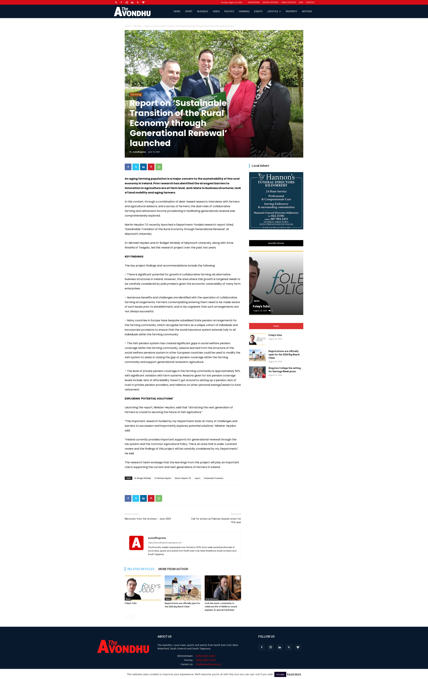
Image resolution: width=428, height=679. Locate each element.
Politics (229, 11)
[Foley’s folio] (143, 587)
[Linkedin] (132, 2)
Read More (294, 674)
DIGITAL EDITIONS (270, 2)
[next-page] (132, 617)
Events (258, 11)
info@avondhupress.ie (208, 664)
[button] (116, 2)
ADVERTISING (253, 2)
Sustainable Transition (213, 478)
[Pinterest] (151, 167)
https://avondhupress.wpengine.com (165, 542)
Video (216, 11)
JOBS (301, 2)
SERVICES (310, 2)
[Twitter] (137, 2)
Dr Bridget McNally (142, 478)
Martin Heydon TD (183, 478)
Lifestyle (272, 11)
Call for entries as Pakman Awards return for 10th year (216, 520)
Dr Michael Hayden (163, 478)
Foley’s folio (131, 603)
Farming (244, 11)
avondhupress (139, 152)
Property (291, 11)
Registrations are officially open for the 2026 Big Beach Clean (284, 354)
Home (127, 26)
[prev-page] (127, 617)
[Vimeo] (143, 2)
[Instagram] (126, 2)
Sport (188, 11)
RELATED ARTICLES (140, 569)
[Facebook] (121, 2)
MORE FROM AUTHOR (173, 569)
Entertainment (212, 599)
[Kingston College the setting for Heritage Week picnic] (257, 372)
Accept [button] (280, 674)
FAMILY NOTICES (288, 2)
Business (202, 11)
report (197, 478)
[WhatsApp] (158, 167)
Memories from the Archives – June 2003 (148, 518)
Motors (307, 11)
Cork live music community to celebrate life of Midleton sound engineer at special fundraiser (221, 606)
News (177, 11)
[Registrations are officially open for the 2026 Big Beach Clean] (183, 587)
